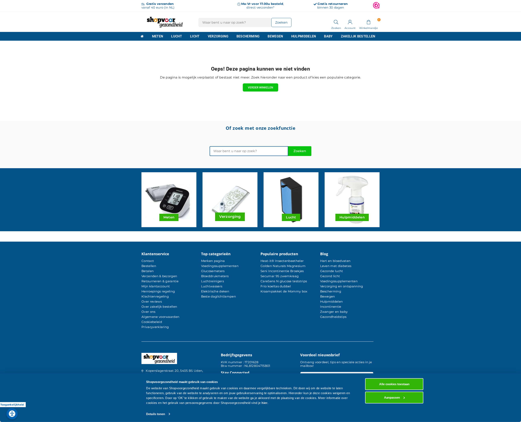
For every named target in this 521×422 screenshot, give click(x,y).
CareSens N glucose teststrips (283, 281)
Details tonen (155, 414)
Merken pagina (213, 261)
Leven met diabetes (335, 266)
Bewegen (275, 36)
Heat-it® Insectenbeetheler (282, 261)
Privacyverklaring (155, 327)
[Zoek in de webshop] (336, 21)
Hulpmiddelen (303, 36)
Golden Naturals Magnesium (282, 266)
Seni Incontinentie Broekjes (282, 271)
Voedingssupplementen (220, 266)
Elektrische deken (215, 291)
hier (264, 403)
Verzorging (218, 36)
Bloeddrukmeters (215, 276)
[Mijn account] (350, 21)
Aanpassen (392, 397)
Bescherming (248, 36)
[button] (368, 21)
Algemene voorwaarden (160, 317)
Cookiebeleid (151, 322)
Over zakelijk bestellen (159, 307)
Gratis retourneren (332, 4)
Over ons (148, 312)
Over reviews (151, 301)
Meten (157, 36)
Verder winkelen (260, 87)
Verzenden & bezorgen (159, 276)
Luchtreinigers (212, 281)
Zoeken (299, 151)
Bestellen (148, 266)
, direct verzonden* (262, 5)
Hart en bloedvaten (335, 261)
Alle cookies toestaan (394, 384)
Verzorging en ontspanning (341, 286)
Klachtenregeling (155, 296)
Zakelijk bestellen (358, 36)
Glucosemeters (213, 271)
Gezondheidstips (333, 317)
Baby (328, 36)
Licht (195, 36)
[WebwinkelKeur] (376, 5)
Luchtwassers (211, 286)
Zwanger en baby (334, 312)
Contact (147, 261)
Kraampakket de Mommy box (284, 291)
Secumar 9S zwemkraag (279, 276)
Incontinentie (330, 307)
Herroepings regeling (158, 291)
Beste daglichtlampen (218, 296)
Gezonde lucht (331, 271)
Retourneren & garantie (159, 281)
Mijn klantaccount (155, 286)
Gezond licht (330, 276)
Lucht (176, 36)
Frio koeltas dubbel (275, 286)
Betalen (147, 271)
